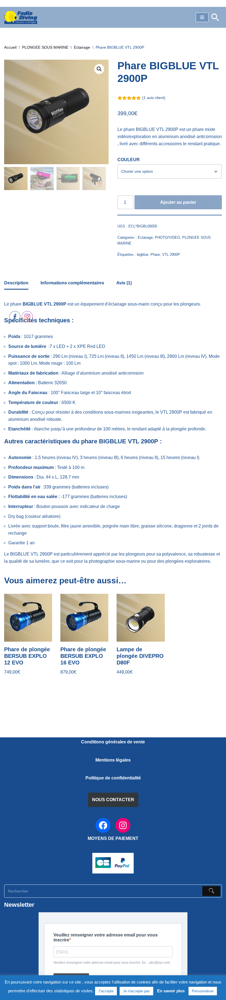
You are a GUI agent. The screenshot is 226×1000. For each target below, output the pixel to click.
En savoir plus (171, 990)
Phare (155, 254)
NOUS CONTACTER (113, 799)
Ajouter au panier (178, 202)
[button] (99, 69)
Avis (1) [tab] (124, 283)
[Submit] (211, 891)
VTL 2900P (171, 254)
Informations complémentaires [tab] (72, 283)
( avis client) (153, 97)
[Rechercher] (215, 17)
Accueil (10, 47)
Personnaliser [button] (203, 991)
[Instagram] (122, 825)
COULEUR (128, 159)
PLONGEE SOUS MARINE (45, 47)
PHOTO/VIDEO (167, 237)
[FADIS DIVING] (20, 17)
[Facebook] (103, 825)
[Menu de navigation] (202, 17)
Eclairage (82, 47)
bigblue (142, 254)
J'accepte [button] (106, 991)
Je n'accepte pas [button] (136, 991)
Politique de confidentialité (113, 778)
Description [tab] (16, 283)
